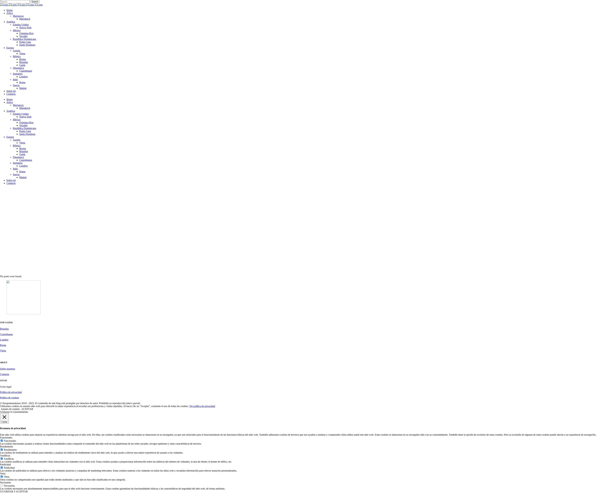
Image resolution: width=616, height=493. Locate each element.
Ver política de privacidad (202, 406)
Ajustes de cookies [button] (10, 409)
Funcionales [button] (6, 437)
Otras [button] (2, 473)
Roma (3, 345)
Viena (3, 350)
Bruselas (4, 328)
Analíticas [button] (5, 455)
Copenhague (6, 334)
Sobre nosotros (7, 368)
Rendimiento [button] (6, 446)
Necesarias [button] (5, 482)
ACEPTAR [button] (27, 409)
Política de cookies (9, 397)
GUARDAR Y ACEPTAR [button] (14, 491)
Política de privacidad (11, 392)
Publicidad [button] (5, 464)
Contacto (4, 374)
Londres (4, 339)
